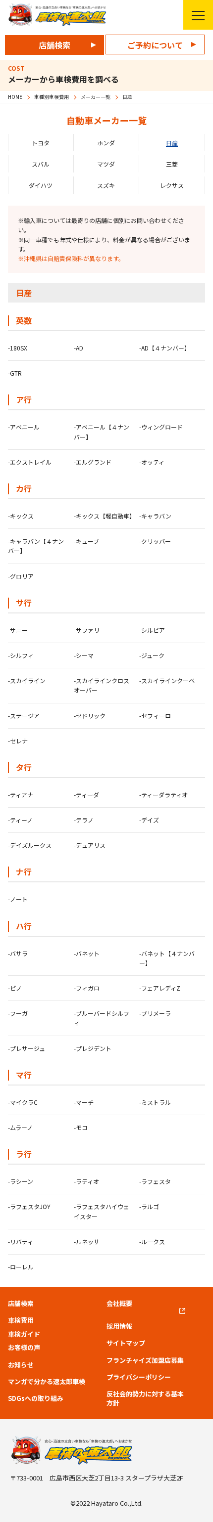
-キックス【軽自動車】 (104, 516)
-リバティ (20, 1241)
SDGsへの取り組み (35, 1398)
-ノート (18, 899)
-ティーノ (20, 820)
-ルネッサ (87, 1241)
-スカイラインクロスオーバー (101, 685)
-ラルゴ (149, 1206)
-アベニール (24, 427)
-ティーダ (86, 794)
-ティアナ (20, 794)
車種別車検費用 (51, 96)
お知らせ (21, 1364)
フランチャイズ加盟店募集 (145, 1360)
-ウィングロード (161, 427)
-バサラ (18, 953)
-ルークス (152, 1241)
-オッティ (151, 462)
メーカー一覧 (95, 96)
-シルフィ (21, 655)
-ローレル (21, 1266)
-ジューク (151, 655)
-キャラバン (155, 516)
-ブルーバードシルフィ (101, 1018)
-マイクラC (23, 1102)
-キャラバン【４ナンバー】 (36, 546)
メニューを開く (198, 15)
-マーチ (84, 1102)
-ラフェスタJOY (29, 1206)
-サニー (18, 630)
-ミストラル (155, 1102)
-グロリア (21, 576)
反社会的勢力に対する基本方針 (145, 1398)
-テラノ (84, 820)
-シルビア (152, 630)
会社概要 (119, 1303)
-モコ (81, 1127)
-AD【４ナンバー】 (164, 348)
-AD (78, 348)
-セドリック (90, 715)
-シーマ (84, 655)
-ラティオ (86, 1181)
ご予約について (155, 45)
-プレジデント (92, 1048)
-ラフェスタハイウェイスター (101, 1211)
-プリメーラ (155, 1013)
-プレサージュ (26, 1048)
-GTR (15, 373)
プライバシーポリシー (138, 1377)
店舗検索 (54, 45)
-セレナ (18, 741)
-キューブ (86, 541)
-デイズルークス (30, 845)
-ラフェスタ (155, 1181)
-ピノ (15, 988)
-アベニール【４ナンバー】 (101, 431)
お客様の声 (24, 1347)
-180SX (17, 348)
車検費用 (21, 1320)
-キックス (21, 516)
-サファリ (87, 630)
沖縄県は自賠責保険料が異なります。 (74, 258)
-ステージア (24, 715)
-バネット (87, 953)
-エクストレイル (30, 462)
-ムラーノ (20, 1127)
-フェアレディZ (159, 988)
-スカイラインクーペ (167, 680)
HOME (15, 96)
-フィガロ (87, 988)
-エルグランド (92, 462)
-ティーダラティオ (163, 794)
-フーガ (18, 1013)
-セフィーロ (155, 715)
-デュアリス (90, 845)
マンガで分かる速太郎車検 (46, 1381)
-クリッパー (155, 541)
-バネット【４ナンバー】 (167, 958)
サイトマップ (125, 1343)
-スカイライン (27, 680)
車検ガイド (24, 1334)
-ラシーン (20, 1181)
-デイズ (149, 820)
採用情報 (119, 1326)
